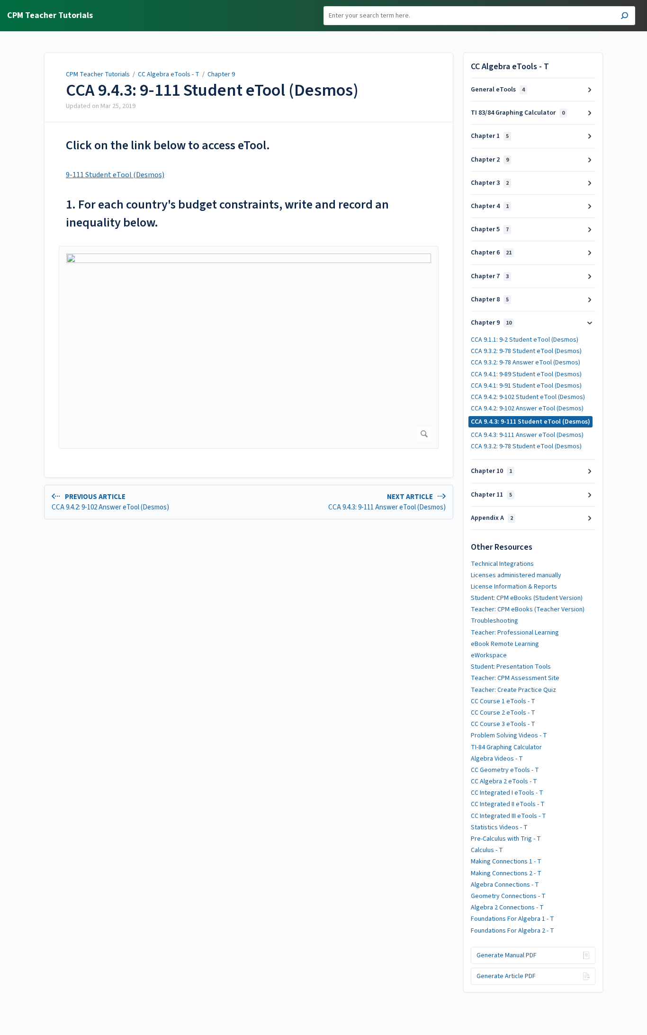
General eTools (498, 89)
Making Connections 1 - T (506, 861)
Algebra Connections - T (505, 885)
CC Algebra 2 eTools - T (504, 781)
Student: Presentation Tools (511, 667)
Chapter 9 (221, 74)
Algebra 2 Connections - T (507, 907)
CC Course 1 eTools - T (503, 701)
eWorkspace (489, 655)
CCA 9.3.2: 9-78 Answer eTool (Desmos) (525, 362)
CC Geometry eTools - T (505, 770)
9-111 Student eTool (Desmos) (115, 175)
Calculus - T (487, 850)
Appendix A (492, 518)
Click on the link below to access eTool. (168, 145)
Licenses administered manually (516, 575)
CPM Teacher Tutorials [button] (50, 15)
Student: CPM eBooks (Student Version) (527, 598)
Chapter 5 (490, 229)
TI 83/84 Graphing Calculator (518, 113)
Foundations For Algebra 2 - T (512, 930)
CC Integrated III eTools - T (508, 816)
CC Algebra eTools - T (168, 74)
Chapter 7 (490, 276)
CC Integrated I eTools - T (507, 793)
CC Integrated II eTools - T (508, 804)
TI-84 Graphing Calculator (506, 747)
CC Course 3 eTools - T (503, 724)
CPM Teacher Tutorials (98, 74)
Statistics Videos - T (499, 827)
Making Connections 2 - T (506, 873)
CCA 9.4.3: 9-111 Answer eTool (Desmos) (527, 435)
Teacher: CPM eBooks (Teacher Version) (527, 609)
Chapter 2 (490, 159)
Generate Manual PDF (506, 955)
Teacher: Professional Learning (515, 632)
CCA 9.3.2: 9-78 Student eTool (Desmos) (526, 351)
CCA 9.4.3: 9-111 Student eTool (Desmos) (212, 90)
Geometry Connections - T (508, 896)
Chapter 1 (490, 136)
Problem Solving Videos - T (509, 735)
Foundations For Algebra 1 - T (512, 919)
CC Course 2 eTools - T (503, 712)
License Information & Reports (514, 586)
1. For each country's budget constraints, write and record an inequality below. (227, 213)
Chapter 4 (490, 206)
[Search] (624, 16)
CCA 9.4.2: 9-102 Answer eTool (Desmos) (527, 408)
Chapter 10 (491, 471)
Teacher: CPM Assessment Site (515, 678)
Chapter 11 (491, 494)
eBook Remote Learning (505, 644)
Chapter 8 (490, 299)
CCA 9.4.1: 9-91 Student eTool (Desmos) (526, 385)
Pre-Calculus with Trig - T (506, 839)
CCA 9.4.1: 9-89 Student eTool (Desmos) (526, 374)
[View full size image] (248, 347)
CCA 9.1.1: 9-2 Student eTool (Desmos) (524, 340)
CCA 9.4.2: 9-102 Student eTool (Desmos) (528, 397)
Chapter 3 (490, 183)
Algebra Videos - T (497, 758)
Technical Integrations (502, 564)
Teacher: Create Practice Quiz (513, 690)
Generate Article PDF (506, 976)
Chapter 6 (491, 252)
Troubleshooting (494, 621)
